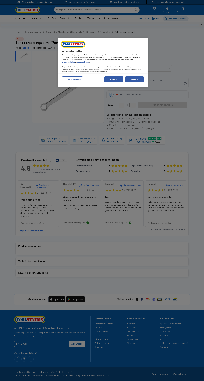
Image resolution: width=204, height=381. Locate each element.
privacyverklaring (68, 62)
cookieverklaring (83, 62)
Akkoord (134, 79)
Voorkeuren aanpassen (72, 79)
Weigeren (113, 79)
